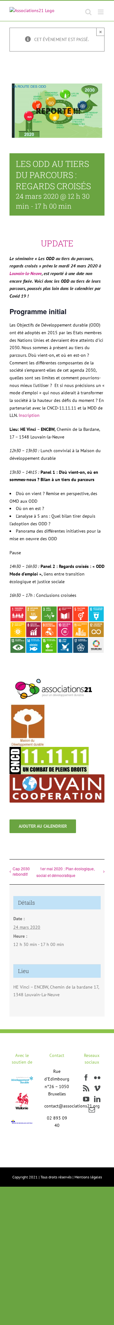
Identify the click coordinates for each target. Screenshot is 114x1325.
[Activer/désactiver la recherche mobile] (88, 12)
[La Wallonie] (22, 1089)
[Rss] (86, 1088)
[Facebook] (86, 1077)
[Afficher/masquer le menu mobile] (101, 12)
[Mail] (92, 1110)
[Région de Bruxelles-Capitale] (22, 1121)
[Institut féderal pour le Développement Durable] (22, 1078)
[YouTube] (86, 1099)
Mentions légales (88, 1177)
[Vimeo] (97, 1088)
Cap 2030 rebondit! (21, 871)
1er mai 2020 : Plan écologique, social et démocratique (65, 872)
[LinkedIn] (97, 1099)
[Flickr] (97, 1077)
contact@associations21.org (72, 1106)
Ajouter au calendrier (43, 826)
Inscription (29, 415)
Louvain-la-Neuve (26, 273)
